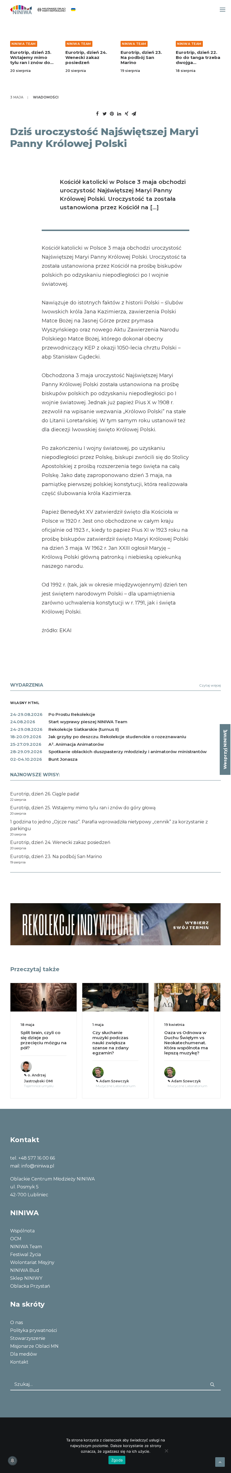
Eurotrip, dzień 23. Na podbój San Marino (141, 57)
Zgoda (117, 1460)
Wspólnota (22, 1231)
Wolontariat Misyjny (32, 1262)
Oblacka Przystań (30, 1286)
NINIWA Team (24, 44)
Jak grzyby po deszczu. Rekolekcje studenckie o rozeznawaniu (117, 736)
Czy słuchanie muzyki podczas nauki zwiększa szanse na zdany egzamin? (110, 1043)
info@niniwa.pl (37, 1166)
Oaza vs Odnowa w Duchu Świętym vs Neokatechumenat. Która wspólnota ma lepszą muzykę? (186, 1043)
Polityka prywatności (33, 1330)
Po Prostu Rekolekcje (71, 714)
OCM (15, 1238)
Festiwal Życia (25, 1254)
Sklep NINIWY (26, 1278)
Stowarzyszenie (27, 1338)
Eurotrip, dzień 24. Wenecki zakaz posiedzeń (86, 57)
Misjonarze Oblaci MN (34, 1346)
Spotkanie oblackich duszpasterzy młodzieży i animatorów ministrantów (127, 751)
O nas (16, 1322)
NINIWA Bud (24, 1270)
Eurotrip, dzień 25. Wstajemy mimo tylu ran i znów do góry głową (30, 60)
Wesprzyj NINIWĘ (225, 749)
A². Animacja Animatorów (76, 744)
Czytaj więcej (210, 685)
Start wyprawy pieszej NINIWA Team (87, 721)
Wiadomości (46, 97)
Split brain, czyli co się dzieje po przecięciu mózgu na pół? (43, 1040)
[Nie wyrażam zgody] (166, 1451)
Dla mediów (23, 1354)
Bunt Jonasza (62, 759)
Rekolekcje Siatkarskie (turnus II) (83, 729)
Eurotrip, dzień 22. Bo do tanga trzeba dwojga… (198, 57)
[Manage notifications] (12, 1460)
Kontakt (19, 1362)
